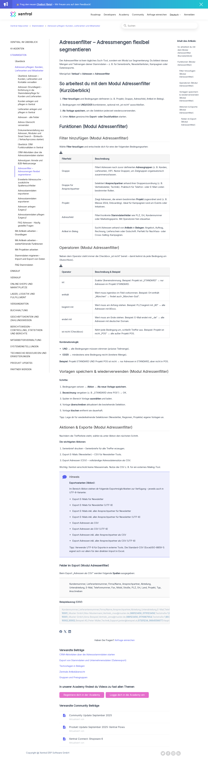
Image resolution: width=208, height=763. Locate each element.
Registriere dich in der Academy (81, 694)
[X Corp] (65, 631)
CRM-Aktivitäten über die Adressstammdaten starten (31, 154)
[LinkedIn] (69, 631)
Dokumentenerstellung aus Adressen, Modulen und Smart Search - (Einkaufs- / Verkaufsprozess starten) (31, 135)
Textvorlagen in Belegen (72, 665)
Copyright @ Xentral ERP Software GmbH (47, 752)
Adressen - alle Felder (28, 117)
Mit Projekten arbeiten (26, 249)
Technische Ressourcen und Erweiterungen (28, 355)
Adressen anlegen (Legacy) (26, 208)
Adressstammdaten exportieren (27, 200)
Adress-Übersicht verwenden (26, 123)
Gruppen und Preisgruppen (73, 677)
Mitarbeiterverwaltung (25, 340)
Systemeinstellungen (24, 346)
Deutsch (174, 14)
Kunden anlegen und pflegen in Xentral (28, 103)
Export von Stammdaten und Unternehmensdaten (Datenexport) (92, 660)
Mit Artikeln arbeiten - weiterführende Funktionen (29, 242)
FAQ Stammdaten (24, 264)
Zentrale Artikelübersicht (72, 671)
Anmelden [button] (189, 14)
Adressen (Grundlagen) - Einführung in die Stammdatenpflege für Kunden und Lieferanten (30, 92)
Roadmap (96, 14)
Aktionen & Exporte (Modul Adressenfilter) (188, 110)
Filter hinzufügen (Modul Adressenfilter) (187, 74)
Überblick (20, 61)
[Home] (21, 16)
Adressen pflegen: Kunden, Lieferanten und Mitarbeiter (74, 26)
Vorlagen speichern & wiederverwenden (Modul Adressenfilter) (189, 96)
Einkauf (15, 270)
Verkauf (15, 277)
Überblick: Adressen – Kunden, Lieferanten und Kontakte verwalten (30, 79)
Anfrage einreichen (157, 14)
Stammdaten (38, 26)
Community (138, 14)
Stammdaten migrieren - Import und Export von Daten (30, 257)
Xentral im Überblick (24, 42)
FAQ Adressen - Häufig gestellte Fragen (29, 224)
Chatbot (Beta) (44, 4)
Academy (124, 14)
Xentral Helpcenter (19, 26)
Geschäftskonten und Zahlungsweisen (24, 318)
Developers (110, 14)
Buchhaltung (19, 310)
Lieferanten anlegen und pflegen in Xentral (30, 110)
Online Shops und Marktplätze (21, 285)
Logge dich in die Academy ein (127, 694)
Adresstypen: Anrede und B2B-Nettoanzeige (30, 162)
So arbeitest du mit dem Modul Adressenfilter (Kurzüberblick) (186, 51)
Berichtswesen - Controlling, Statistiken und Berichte (26, 330)
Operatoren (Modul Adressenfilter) (188, 84)
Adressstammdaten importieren (27, 192)
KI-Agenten (17, 48)
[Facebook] (60, 631)
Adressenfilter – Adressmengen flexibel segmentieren (29, 171)
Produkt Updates (21, 362)
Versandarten (19, 303)
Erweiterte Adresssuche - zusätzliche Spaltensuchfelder (30, 182)
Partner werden (20, 369)
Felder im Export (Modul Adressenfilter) (188, 122)
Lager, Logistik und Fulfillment (22, 295)
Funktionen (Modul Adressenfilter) (186, 63)
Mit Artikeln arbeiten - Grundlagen (26, 233)
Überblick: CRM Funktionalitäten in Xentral (30, 146)
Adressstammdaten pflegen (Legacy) (31, 216)
